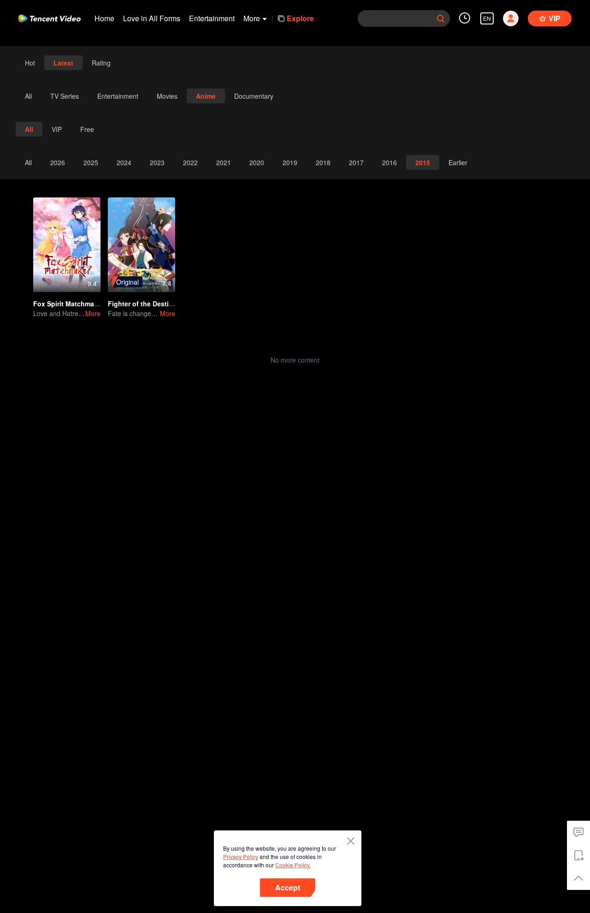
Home (104, 18)
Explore (300, 18)
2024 (124, 162)
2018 (323, 162)
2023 (157, 162)
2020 (256, 162)
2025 (90, 162)
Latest (63, 62)
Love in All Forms (151, 18)
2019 (290, 162)
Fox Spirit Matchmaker (68, 303)
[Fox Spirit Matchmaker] (66, 244)
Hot (30, 62)
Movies (167, 96)
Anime (206, 96)
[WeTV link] (49, 18)
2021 (223, 162)
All (28, 96)
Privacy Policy (240, 856)
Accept (287, 887)
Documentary (253, 96)
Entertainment (212, 18)
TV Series (64, 96)
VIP (57, 129)
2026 (57, 162)
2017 (356, 162)
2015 (422, 162)
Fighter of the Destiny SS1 (149, 303)
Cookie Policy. (293, 865)
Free (87, 129)
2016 (389, 162)
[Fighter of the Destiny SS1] (141, 244)
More (92, 313)
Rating (101, 62)
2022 (190, 162)
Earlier (457, 162)
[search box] (440, 18)
